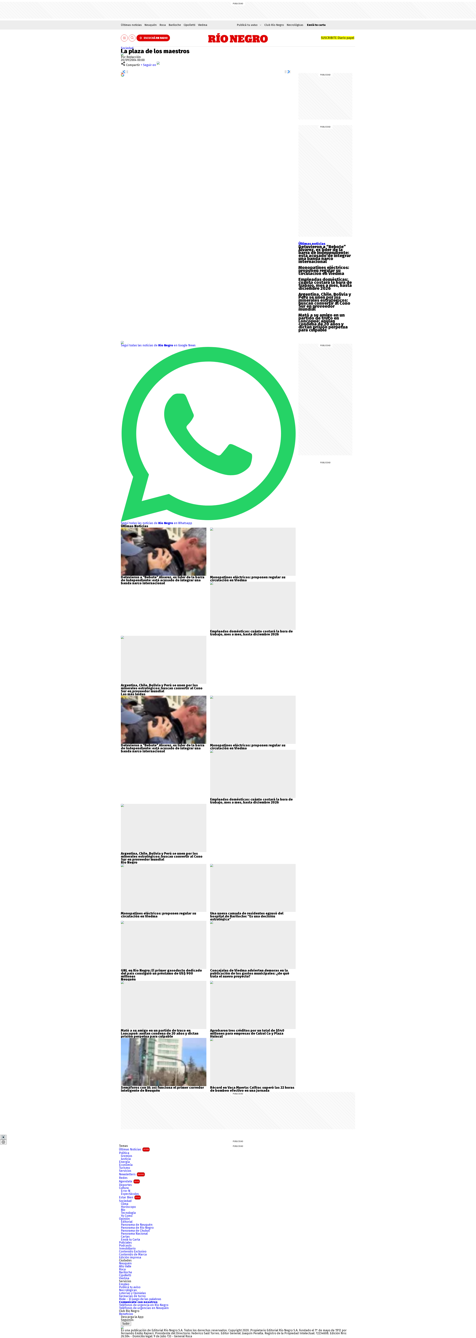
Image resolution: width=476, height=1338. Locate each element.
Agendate (129, 1181)
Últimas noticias (131, 25)
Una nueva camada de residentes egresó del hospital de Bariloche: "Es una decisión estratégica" (246, 916)
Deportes (125, 1185)
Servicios (125, 1170)
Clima (124, 1203)
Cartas (125, 1236)
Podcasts (125, 1245)
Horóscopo (128, 1206)
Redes (123, 1177)
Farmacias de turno (132, 1296)
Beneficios (126, 1314)
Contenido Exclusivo (132, 1251)
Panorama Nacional (134, 1233)
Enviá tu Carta (130, 1239)
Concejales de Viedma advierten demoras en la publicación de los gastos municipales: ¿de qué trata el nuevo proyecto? (249, 973)
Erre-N (125, 1190)
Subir (126, 1323)
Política (124, 1153)
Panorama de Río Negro (137, 1227)
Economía (126, 1164)
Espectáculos (130, 1193)
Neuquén (150, 25)
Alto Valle (125, 1266)
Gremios (126, 1156)
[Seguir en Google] (122, 74)
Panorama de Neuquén (136, 1224)
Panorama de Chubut (135, 1230)
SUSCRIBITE (337, 38)
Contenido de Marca (133, 1254)
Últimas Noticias (134, 1149)
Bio (123, 1209)
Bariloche (175, 25)
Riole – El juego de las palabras (140, 1299)
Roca (163, 25)
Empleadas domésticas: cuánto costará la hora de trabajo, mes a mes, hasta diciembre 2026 (325, 284)
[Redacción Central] (122, 54)
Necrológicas (295, 25)
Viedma (202, 25)
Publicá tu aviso (129, 1287)
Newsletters (131, 1174)
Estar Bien (129, 1197)
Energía (124, 1161)
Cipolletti (189, 25)
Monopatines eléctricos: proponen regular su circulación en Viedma (323, 270)
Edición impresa (130, 1257)
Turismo (124, 1167)
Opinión (124, 1218)
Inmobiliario (127, 1248)
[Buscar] (132, 38)
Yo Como (126, 1215)
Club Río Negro (274, 25)
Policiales (125, 1242)
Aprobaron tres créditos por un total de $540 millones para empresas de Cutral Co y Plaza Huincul (247, 1033)
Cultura (124, 1187)
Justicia (126, 1158)
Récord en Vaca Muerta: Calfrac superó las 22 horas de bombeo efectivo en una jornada (252, 1089)
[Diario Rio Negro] (122, 1327)
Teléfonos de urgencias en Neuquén (144, 1308)
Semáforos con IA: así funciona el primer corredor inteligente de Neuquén (162, 1089)
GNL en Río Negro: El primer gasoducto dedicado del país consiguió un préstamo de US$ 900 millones (161, 973)
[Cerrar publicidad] (3, 1137)
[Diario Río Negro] (238, 38)
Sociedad (127, 48)
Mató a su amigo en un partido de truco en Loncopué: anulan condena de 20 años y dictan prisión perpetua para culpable (323, 323)
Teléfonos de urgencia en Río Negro (143, 1305)
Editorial (126, 1221)
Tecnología (128, 1212)
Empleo (124, 1284)
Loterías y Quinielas (132, 1293)
